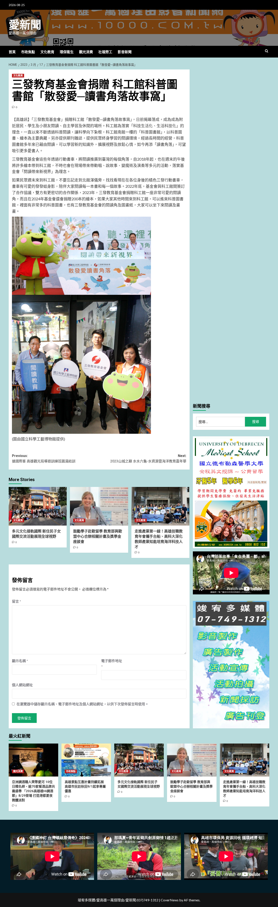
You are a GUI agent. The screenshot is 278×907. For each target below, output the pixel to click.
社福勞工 (105, 52)
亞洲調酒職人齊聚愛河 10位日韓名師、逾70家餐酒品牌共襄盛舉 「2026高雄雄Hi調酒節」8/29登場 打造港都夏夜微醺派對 (33, 791)
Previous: (43, 458)
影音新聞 (125, 52)
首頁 (12, 52)
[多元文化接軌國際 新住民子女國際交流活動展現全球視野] (38, 506)
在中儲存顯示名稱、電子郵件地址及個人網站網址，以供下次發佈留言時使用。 (83, 704)
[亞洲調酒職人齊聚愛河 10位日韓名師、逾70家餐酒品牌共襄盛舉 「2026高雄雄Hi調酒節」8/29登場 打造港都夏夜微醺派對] (33, 760)
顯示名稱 (20, 661)
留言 (16, 601)
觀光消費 (86, 52)
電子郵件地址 (111, 663)
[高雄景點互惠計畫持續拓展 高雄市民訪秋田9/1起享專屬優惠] (86, 760)
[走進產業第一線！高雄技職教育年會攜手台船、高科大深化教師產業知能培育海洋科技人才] (160, 506)
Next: (148, 458)
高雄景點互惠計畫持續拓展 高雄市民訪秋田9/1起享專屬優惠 (85, 786)
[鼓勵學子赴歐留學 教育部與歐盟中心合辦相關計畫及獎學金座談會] (99, 506)
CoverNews (170, 900)
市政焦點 (28, 52)
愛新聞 (25, 25)
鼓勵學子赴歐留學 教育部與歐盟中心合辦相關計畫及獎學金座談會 (97, 536)
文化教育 (47, 52)
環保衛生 (67, 52)
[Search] (266, 51)
